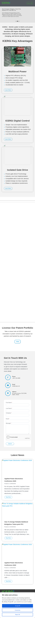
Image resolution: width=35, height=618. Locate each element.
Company (8, 413)
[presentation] (17, 468)
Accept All (17, 605)
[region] (17, 605)
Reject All (17, 614)
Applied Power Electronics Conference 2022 (13, 564)
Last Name (9, 408)
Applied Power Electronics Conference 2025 (13, 480)
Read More (9, 497)
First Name (9, 402)
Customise (17, 610)
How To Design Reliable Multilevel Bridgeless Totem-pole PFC (16, 523)
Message (8, 423)
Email (7, 418)
